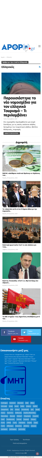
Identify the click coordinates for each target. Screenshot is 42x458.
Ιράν (32, 409)
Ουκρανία (35, 416)
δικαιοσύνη (18, 426)
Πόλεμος (33, 419)
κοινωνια (33, 426)
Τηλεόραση (22, 422)
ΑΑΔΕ (27, 403)
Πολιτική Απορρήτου (20, 443)
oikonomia (20, 403)
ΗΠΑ (12, 409)
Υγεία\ (3, 426)
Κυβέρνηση (18, 413)
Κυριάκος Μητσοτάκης (29, 413)
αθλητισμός (10, 426)
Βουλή (16, 406)
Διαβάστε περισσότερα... (12, 133)
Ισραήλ (37, 409)
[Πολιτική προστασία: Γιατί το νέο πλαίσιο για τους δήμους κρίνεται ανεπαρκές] (21, 230)
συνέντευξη (22, 429)
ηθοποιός (26, 426)
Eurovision (12, 403)
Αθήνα (32, 403)
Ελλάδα (35, 406)
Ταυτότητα (26, 439)
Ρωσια (2, 422)
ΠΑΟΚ (2, 419)
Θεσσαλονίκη (25, 409)
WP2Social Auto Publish (13, 457)
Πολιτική (19, 419)
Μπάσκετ (19, 416)
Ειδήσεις (28, 406)
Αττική (10, 406)
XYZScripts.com (30, 457)
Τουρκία (29, 422)
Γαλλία (22, 406)
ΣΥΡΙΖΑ (9, 422)
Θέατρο (17, 409)
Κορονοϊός (10, 413)
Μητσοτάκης (4, 416)
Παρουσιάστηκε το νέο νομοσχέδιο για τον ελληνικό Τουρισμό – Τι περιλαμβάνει (20, 106)
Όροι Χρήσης (14, 439)
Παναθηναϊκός (10, 419)
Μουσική (12, 416)
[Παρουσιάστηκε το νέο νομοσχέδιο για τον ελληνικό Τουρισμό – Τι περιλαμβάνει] (21, 83)
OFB (25, 453)
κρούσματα (4, 429)
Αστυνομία (4, 406)
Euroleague (4, 403)
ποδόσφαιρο (13, 429)
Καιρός (3, 413)
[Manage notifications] (37, 453)
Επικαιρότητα (4, 409)
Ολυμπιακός (27, 416)
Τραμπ (35, 422)
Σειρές (15, 422)
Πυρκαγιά (26, 419)
